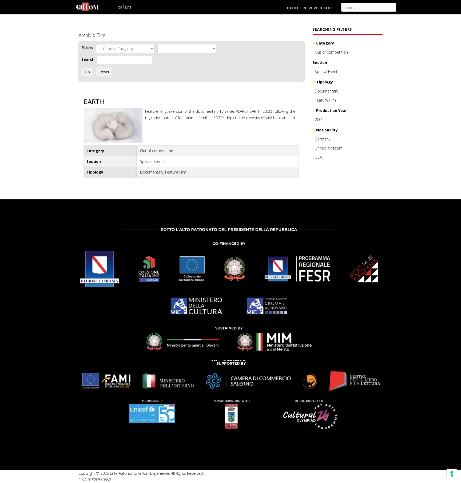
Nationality (327, 129)
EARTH (94, 102)
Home (293, 8)
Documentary (326, 91)
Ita (120, 7)
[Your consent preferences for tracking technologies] (452, 474)
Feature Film (325, 100)
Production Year (331, 110)
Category (325, 43)
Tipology (324, 81)
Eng (128, 7)
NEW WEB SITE (317, 8)
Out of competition (331, 52)
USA (318, 157)
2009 (319, 119)
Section (320, 62)
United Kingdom (329, 148)
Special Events (327, 71)
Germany (322, 139)
